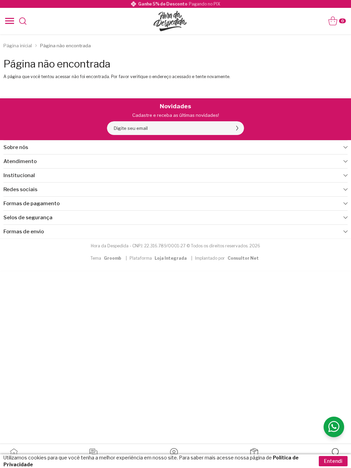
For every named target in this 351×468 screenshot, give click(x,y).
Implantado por (227, 258)
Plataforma (158, 258)
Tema (105, 258)
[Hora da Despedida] (170, 21)
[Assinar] (237, 128)
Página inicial (17, 45)
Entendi (333, 461)
